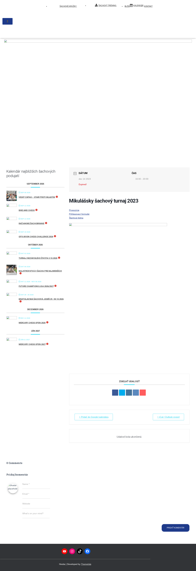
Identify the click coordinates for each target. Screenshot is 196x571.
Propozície (74, 210)
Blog (127, 6)
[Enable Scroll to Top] (190, 565)
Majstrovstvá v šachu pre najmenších (40, 271)
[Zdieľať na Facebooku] (115, 393)
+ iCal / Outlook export (168, 417)
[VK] (136, 393)
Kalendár (138, 5)
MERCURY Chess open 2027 (32, 344)
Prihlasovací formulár (79, 214)
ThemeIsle (86, 564)
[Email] (143, 393)
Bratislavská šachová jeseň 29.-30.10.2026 (41, 299)
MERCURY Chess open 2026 (32, 323)
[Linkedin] (129, 393)
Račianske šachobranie (31, 223)
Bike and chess (27, 210)
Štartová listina (76, 218)
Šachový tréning (107, 5)
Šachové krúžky (68, 6)
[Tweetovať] (122, 393)
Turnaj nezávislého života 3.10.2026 (38, 258)
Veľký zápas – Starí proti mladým (37, 197)
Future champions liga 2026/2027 (36, 286)
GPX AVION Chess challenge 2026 (36, 236)
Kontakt (148, 6)
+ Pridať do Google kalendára (93, 417)
